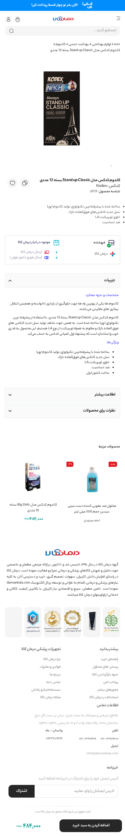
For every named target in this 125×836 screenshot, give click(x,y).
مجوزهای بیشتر (108, 690)
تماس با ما (53, 682)
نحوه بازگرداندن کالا (105, 675)
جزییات (109, 280)
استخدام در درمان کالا (104, 697)
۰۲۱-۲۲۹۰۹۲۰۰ (109, 739)
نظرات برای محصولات (99, 411)
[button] (8, 19)
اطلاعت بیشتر (105, 395)
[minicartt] (17, 19)
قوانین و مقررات (50, 667)
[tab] (62, 280)
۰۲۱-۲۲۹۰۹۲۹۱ (87, 739)
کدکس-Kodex (108, 186)
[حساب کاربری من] (8, 19)
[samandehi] (52, 622)
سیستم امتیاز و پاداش (46, 690)
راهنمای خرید (109, 659)
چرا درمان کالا (52, 659)
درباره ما (55, 675)
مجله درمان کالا (50, 697)
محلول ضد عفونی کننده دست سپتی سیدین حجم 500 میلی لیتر (92, 509)
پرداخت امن (110, 682)
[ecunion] (33, 622)
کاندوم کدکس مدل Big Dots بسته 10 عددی (33, 507)
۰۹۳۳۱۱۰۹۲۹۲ (54, 738)
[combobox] (62, 31)
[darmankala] (63, 18)
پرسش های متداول (105, 667)
